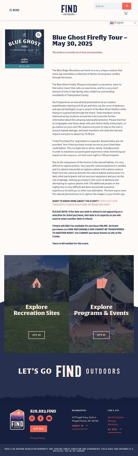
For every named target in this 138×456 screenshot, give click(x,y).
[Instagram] (32, 418)
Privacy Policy (37, 437)
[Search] (126, 6)
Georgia (112, 420)
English (119, 22)
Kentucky (113, 424)
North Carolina (115, 417)
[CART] (125, 14)
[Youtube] (49, 418)
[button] (14, 10)
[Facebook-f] (41, 418)
